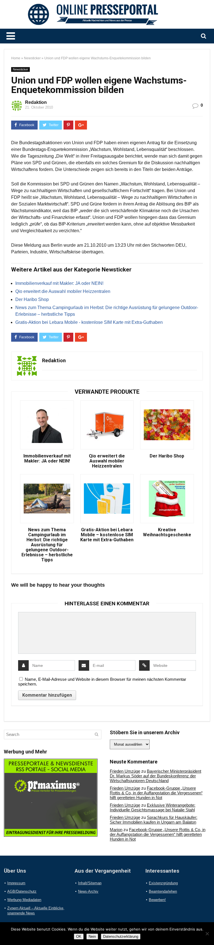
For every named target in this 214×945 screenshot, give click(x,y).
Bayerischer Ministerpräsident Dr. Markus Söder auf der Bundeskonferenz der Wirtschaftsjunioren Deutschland (155, 776)
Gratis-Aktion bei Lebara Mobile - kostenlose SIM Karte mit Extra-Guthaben (89, 322)
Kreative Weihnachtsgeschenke (167, 532)
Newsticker (32, 58)
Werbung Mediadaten (24, 900)
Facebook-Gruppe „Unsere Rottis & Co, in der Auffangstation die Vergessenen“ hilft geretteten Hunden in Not (156, 793)
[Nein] (207, 933)
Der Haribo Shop (32, 299)
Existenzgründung (163, 883)
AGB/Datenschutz (22, 891)
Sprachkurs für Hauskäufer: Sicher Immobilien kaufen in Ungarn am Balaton (153, 819)
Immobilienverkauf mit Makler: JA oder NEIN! (59, 283)
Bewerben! (157, 900)
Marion (116, 829)
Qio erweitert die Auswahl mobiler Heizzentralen (62, 291)
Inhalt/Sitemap (89, 883)
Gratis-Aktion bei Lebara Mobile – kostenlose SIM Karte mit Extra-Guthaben (106, 534)
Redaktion (36, 102)
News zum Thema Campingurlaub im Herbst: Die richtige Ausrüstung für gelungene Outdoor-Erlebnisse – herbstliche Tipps (47, 544)
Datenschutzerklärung (120, 936)
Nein (92, 936)
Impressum (16, 883)
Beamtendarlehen (163, 891)
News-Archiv (88, 891)
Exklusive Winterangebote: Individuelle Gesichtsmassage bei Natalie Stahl (152, 807)
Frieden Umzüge (125, 771)
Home (15, 58)
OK (78, 936)
